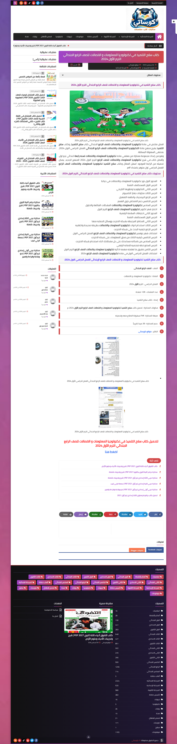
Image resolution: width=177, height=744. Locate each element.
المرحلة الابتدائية (146, 36)
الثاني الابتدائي (154, 582)
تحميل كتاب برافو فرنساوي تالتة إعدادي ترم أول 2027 (137, 495)
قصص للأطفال (46, 36)
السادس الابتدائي (61, 582)
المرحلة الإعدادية (127, 36)
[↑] (88, 737)
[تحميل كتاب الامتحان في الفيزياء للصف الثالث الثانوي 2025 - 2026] (51, 158)
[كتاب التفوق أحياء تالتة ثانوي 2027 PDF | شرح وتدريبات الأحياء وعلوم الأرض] (47, 186)
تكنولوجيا (59, 36)
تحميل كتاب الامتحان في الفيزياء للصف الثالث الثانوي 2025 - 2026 (30, 159)
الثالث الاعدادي (53, 576)
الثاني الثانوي (118, 582)
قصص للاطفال (49, 588)
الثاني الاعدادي (135, 582)
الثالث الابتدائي (71, 576)
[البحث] (15, 3)
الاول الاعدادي (105, 576)
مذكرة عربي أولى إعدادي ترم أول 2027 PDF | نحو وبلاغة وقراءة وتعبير (131, 489)
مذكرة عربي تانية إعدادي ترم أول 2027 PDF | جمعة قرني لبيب (134, 483)
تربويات (69, 36)
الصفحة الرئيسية (157, 2)
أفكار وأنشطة (140, 576)
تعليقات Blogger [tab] (137, 550)
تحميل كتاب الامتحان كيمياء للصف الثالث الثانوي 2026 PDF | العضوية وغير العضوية (30, 97)
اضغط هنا (111, 452)
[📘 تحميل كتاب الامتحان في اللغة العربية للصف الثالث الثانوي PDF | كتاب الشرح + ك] (51, 115)
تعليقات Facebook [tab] (155, 549)
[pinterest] (25, 3)
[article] (86, 529)
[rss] (21, 3)
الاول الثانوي (88, 576)
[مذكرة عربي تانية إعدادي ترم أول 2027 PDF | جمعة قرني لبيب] (47, 237)
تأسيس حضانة (92, 36)
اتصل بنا (130, 2)
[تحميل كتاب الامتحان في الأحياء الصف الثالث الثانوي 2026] (51, 139)
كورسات (33, 588)
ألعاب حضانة (43, 582)
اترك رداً (44, 280)
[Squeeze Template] (162, 740)
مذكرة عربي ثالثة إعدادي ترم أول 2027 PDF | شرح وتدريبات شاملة (132, 478)
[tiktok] (29, 3)
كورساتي (135, 740)
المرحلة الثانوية (110, 36)
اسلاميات (156, 576)
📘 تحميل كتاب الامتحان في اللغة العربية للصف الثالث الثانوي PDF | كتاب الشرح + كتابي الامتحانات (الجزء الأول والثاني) (29, 120)
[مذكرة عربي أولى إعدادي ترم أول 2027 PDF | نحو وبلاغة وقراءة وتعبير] (47, 253)
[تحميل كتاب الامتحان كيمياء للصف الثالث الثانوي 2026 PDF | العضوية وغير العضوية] (51, 94)
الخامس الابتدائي (99, 582)
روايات (35, 36)
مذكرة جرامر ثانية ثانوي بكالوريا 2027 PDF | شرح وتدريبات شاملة (133, 472)
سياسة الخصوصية (142, 2)
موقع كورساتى (144, 331)
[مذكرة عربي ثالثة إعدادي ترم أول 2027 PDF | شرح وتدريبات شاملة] (47, 221)
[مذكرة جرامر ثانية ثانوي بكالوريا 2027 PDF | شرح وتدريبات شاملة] (47, 205)
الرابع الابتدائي (134, 67)
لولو (46, 287)
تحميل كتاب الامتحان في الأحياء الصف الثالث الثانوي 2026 (31, 141)
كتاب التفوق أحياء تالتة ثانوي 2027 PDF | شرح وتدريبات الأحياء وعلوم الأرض (70, 45)
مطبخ (21, 588)
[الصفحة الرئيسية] (159, 36)
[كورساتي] (145, 19)
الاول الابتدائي (123, 576)
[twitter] (38, 3)
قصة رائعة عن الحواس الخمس (32, 77)
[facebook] (42, 3)
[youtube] (34, 3)
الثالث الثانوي (35, 576)
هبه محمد (44, 275)
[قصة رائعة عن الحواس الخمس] (51, 76)
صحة (27, 36)
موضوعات (79, 36)
